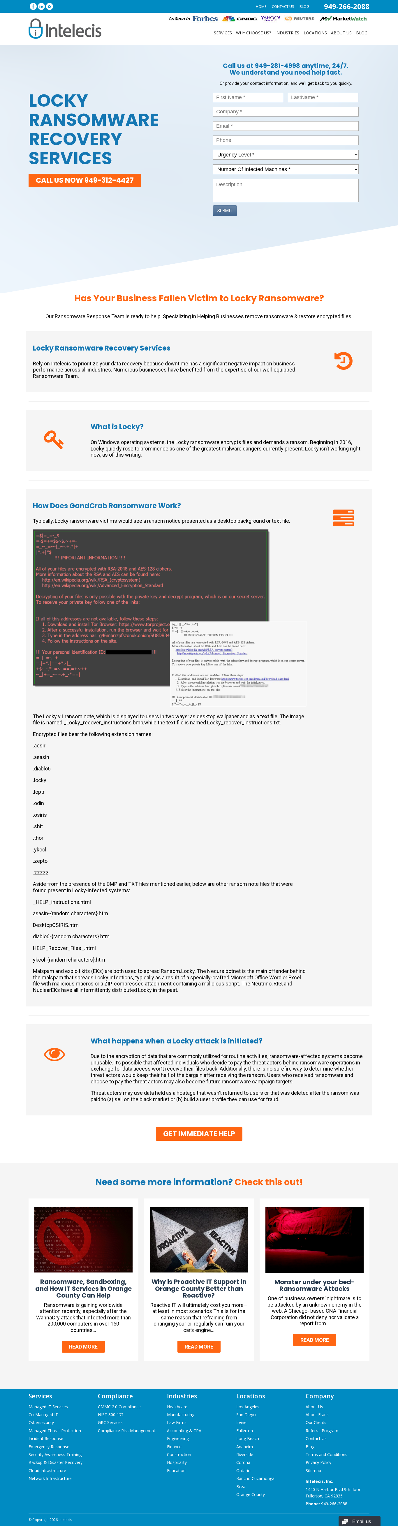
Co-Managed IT (43, 1414)
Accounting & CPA (184, 1430)
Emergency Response (49, 1446)
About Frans (317, 1414)
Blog (304, 6)
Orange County (250, 1494)
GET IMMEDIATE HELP (199, 1133)
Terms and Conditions (326, 1454)
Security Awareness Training (55, 1454)
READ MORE (83, 1347)
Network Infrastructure (50, 1478)
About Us (341, 33)
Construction (179, 1454)
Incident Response (46, 1438)
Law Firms (176, 1422)
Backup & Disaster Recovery (55, 1462)
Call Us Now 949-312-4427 (85, 180)
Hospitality (177, 1462)
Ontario (243, 1470)
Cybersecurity (41, 1422)
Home (261, 6)
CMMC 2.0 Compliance (119, 1406)
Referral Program (322, 1430)
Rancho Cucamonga (255, 1478)
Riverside (244, 1454)
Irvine (241, 1422)
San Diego (246, 1414)
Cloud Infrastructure (47, 1470)
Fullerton (244, 1430)
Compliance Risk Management (126, 1430)
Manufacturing (180, 1414)
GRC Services (110, 1422)
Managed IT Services (48, 1406)
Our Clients (316, 1422)
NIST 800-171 (111, 1414)
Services (223, 33)
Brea (240, 1486)
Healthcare (177, 1406)
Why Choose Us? (253, 33)
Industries (287, 33)
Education (176, 1470)
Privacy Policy (318, 1462)
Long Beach (247, 1438)
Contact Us (283, 6)
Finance (174, 1446)
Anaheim (244, 1446)
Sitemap (313, 1470)
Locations (315, 33)
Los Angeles (247, 1406)
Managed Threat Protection (55, 1430)
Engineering (178, 1438)
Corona (243, 1462)
